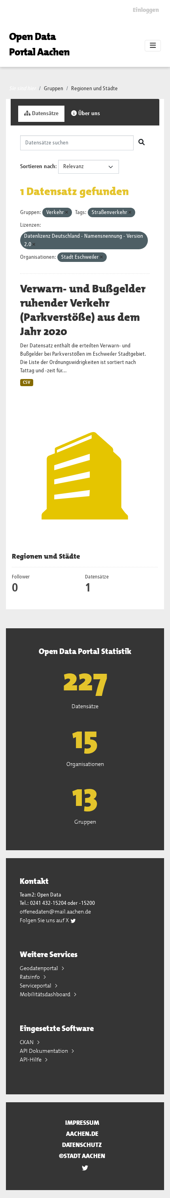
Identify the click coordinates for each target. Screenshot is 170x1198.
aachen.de (82, 1134)
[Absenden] (141, 142)
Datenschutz (82, 1145)
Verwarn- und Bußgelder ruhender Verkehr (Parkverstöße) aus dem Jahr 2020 (82, 310)
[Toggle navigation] (153, 46)
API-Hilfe (31, 1059)
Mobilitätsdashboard (46, 994)
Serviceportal (36, 985)
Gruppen (53, 88)
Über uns (88, 113)
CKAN (27, 1042)
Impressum (82, 1122)
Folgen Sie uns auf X (45, 920)
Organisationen (85, 764)
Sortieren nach (37, 166)
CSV (26, 383)
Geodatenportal (39, 968)
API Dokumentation (44, 1050)
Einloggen (146, 10)
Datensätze (44, 113)
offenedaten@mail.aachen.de (55, 911)
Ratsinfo (30, 976)
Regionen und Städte (94, 88)
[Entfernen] (66, 212)
